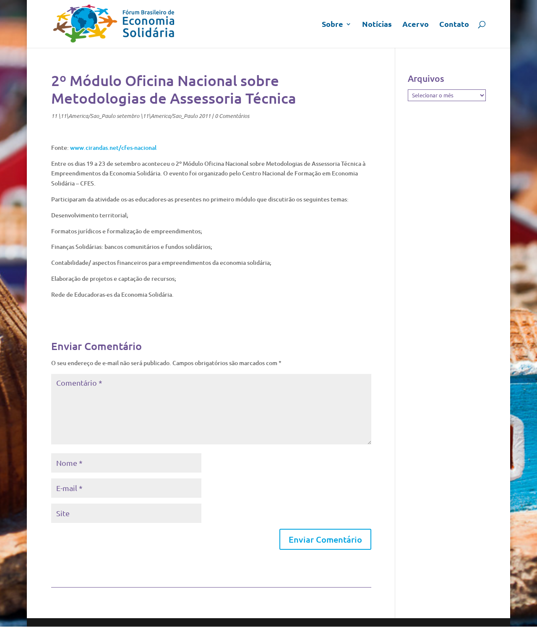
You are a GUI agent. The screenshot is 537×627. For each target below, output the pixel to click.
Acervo (415, 25)
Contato (454, 25)
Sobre (332, 25)
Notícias (377, 25)
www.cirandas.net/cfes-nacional (113, 148)
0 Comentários (232, 116)
